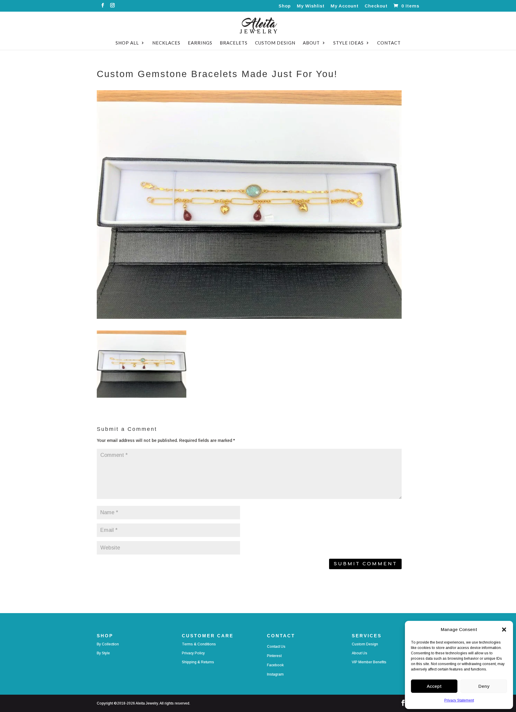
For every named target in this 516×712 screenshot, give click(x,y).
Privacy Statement (459, 700)
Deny (483, 686)
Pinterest (274, 656)
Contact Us (276, 646)
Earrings (200, 43)
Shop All (127, 43)
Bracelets (234, 43)
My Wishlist (311, 6)
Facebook (275, 665)
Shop (285, 6)
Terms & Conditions (199, 644)
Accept (434, 686)
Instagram (275, 674)
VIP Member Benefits (369, 662)
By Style (103, 653)
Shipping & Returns (198, 662)
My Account (345, 6)
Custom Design (275, 43)
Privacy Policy (193, 653)
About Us (359, 653)
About (311, 43)
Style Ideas (348, 43)
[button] (504, 630)
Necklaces (166, 43)
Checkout (376, 6)
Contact (389, 43)
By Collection (108, 644)
